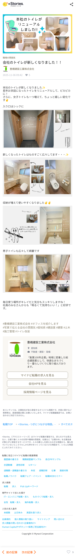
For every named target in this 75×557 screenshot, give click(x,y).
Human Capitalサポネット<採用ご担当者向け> (24, 526)
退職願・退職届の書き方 (15, 470)
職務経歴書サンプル (31, 459)
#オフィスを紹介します (45, 323)
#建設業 (50, 327)
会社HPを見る (37, 383)
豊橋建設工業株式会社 (22, 69)
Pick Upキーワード (29, 486)
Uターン (32, 464)
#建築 (59, 327)
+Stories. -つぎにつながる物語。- (36, 424)
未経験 (7, 512)
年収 (33, 470)
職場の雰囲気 (9, 57)
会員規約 (6, 519)
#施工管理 (9, 331)
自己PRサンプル (53, 459)
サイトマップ (43, 519)
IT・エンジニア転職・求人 (16, 496)
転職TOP (8, 424)
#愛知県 (41, 327)
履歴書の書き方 (11, 459)
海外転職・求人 (32, 502)
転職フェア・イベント (30, 475)
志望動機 (8, 464)
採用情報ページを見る (37, 392)
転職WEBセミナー (53, 475)
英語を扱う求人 (34, 512)
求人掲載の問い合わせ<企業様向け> (19, 522)
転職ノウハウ (10, 475)
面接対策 (64, 470)
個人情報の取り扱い (23, 519)
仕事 (53, 470)
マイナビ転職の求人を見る (37, 375)
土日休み (18, 512)
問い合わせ (59, 519)
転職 (6, 486)
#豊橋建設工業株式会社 (16, 323)
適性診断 (20, 464)
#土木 (66, 327)
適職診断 (43, 470)
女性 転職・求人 (12, 502)
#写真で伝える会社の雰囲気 (19, 327)
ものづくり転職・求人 (43, 496)
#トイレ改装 (22, 331)
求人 (14, 486)
